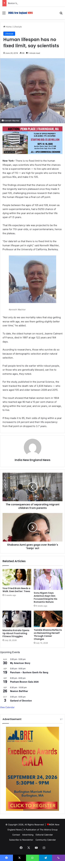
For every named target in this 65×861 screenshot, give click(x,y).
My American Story (20, 663)
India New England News (32, 460)
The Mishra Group (49, 829)
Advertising (27, 834)
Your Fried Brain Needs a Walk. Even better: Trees (16, 590)
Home (8, 26)
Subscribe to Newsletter (21, 839)
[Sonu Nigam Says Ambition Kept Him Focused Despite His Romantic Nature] (48, 579)
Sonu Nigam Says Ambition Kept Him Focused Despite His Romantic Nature (45, 597)
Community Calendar (45, 839)
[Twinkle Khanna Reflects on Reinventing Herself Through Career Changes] (48, 619)
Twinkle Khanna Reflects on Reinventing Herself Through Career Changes (48, 634)
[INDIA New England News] (20, 13)
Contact (16, 834)
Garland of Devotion (21, 700)
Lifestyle (17, 26)
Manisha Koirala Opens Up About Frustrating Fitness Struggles (16, 633)
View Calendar (7, 707)
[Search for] (61, 14)
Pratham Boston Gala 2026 (24, 681)
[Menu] (4, 14)
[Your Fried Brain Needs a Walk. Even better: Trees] (17, 577)
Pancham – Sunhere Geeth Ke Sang (29, 672)
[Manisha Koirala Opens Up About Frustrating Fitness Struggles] (17, 619)
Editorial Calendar (44, 834)
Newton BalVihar (19, 691)
